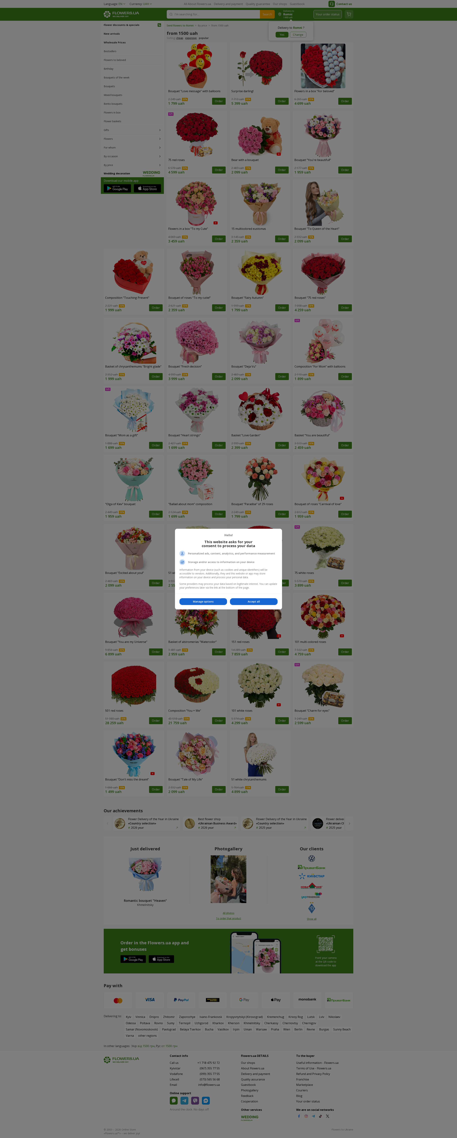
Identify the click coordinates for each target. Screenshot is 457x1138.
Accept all (254, 601)
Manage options (203, 601)
